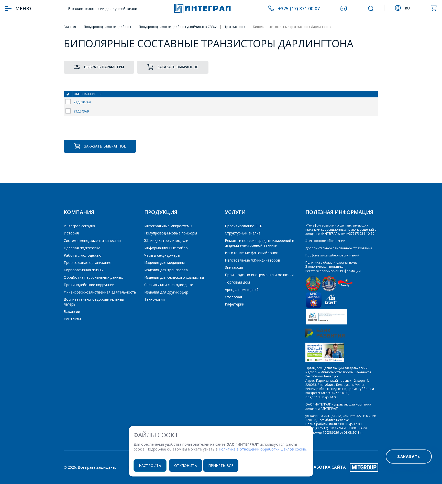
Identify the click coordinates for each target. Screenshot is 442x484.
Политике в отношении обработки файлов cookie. (263, 449)
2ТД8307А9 (82, 102)
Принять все (220, 465)
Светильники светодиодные (168, 284)
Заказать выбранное (177, 66)
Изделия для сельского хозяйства (174, 277)
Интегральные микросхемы (168, 225)
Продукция (160, 212)
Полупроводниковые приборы (170, 233)
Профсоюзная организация (87, 262)
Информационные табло (166, 247)
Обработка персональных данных (93, 277)
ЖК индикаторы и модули (166, 240)
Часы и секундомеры (162, 255)
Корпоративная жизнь (83, 269)
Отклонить (185, 465)
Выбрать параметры (104, 66)
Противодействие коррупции (89, 284)
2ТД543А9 (81, 111)
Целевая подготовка (82, 247)
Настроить (150, 465)
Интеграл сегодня (79, 225)
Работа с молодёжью (83, 255)
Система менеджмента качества (92, 240)
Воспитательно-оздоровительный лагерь (94, 302)
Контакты (72, 319)
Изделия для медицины (164, 262)
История (71, 233)
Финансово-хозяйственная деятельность (100, 292)
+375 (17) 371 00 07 (299, 8)
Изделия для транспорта (166, 269)
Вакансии (72, 311)
